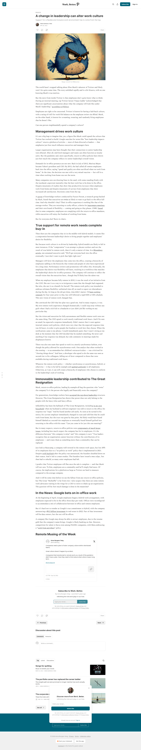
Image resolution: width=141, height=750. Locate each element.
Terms (77, 736)
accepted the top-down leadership (83, 395)
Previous (43, 623)
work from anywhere (46, 528)
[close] (88, 688)
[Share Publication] (117, 4)
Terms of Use (79, 713)
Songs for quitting (44, 666)
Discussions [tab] (50, 660)
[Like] (37, 30)
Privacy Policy (85, 715)
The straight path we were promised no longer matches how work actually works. (60, 683)
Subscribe (125, 4)
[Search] (113, 4)
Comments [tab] (40, 636)
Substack (61, 746)
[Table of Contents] (2, 375)
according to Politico (60, 106)
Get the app (80, 741)
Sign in (135, 4)
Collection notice (85, 736)
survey (40, 196)
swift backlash (48, 453)
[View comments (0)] (42, 30)
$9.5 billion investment (56, 511)
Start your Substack (65, 741)
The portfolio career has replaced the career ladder (58, 679)
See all (39, 707)
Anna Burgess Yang (46, 23)
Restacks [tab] (48, 636)
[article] (70, 670)
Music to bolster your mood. (45, 669)
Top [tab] (38, 660)
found (100, 208)
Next (99, 623)
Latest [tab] (43, 660)
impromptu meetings (95, 205)
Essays (38, 12)
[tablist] (44, 636)
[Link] (32, 131)
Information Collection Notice (69, 715)
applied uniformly (79, 367)
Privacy (71, 736)
